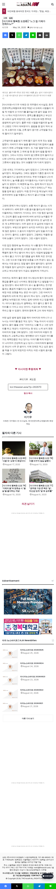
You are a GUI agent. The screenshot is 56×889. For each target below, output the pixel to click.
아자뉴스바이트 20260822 (31, 690)
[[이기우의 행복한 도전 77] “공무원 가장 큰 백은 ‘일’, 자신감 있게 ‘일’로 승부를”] (41, 476)
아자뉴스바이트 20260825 (32, 650)
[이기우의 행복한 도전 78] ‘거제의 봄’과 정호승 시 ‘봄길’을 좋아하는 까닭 (14, 488)
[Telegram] (26, 35)
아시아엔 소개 (8, 873)
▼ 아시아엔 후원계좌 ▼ (28, 369)
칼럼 (11, 18)
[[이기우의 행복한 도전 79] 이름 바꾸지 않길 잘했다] (41, 448)
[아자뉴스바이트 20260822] (10, 694)
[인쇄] (47, 35)
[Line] (33, 35)
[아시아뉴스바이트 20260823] (10, 680)
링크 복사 (28, 393)
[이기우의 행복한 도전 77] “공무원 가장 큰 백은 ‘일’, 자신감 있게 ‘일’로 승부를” (41, 488)
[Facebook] (5, 35)
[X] (12, 35)
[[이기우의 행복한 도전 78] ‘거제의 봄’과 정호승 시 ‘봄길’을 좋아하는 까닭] (14, 476)
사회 (5, 18)
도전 (33, 379)
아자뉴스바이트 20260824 (32, 663)
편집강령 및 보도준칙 (38, 873)
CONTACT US (37, 875)
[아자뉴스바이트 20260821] (10, 707)
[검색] (52, 5)
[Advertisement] (28, 543)
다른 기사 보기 (28, 718)
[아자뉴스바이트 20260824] (10, 667)
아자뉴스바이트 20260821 (31, 703)
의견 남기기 (28, 503)
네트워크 (25, 873)
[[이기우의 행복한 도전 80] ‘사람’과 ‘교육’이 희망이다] (14, 448)
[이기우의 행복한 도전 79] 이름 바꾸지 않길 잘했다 (41, 459)
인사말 (17, 873)
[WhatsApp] (19, 35)
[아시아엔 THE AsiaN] (28, 4)
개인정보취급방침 (23, 875)
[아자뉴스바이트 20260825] (10, 653)
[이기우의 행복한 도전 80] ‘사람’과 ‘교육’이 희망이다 (14, 459)
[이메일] (40, 35)
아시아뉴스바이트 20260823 (32, 676)
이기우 (5, 27)
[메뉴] (3, 5)
